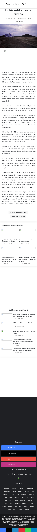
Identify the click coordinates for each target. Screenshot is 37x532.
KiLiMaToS (23, 525)
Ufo (14, 509)
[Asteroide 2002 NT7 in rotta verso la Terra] (7, 333)
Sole (20, 506)
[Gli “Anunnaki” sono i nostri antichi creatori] (7, 325)
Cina (33, 491)
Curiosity (12, 494)
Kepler (32, 497)
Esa (18, 494)
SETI (16, 506)
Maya (16, 500)
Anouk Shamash (10, 18)
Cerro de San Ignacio (18, 212)
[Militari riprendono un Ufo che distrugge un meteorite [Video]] (27, 251)
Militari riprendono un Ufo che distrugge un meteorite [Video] (27, 259)
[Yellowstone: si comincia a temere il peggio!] (27, 233)
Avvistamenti (29, 488)
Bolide (14, 491)
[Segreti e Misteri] (18, 4)
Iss (27, 497)
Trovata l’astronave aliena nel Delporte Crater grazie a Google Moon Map (23, 341)
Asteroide (6, 488)
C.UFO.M (20, 491)
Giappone (31, 494)
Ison (23, 497)
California (27, 491)
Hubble (5, 497)
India (10, 497)
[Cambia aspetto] (35, 5)
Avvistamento (6, 491)
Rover (32, 503)
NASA (11, 503)
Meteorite (29, 500)
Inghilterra (17, 497)
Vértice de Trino (19, 216)
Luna (6, 500)
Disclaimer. (25, 524)
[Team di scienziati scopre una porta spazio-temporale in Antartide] (7, 351)
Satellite (10, 506)
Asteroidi (14, 488)
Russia (4, 506)
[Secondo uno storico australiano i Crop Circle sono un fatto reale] (10, 251)
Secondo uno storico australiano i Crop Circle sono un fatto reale (9, 259)
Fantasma (23, 494)
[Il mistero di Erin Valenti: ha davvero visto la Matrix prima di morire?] (7, 317)
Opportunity (25, 503)
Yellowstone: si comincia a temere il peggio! (27, 240)
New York (17, 503)
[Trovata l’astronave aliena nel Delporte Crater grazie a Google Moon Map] (7, 342)
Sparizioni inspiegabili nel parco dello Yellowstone (9, 240)
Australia (21, 488)
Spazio (25, 506)
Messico (22, 500)
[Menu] (2, 5)
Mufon (5, 503)
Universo (19, 509)
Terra (9, 509)
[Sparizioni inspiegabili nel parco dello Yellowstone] (10, 233)
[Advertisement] (18, 286)
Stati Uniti (32, 506)
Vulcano (26, 509)
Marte (11, 500)
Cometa (5, 494)
